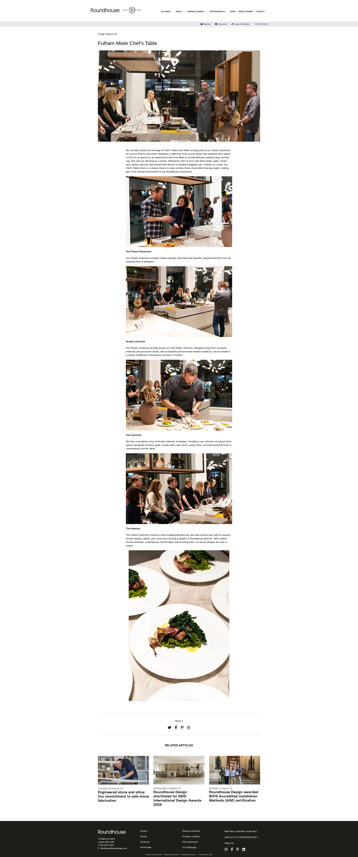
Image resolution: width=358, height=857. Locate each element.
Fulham (215, 150)
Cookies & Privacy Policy (153, 854)
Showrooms (222, 24)
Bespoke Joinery (196, 12)
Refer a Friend (245, 12)
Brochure (206, 24)
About (179, 12)
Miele (187, 150)
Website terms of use (189, 854)
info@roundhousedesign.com (113, 848)
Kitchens (165, 12)
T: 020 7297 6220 (261, 24)
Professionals (217, 12)
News (233, 12)
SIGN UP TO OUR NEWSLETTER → (242, 837)
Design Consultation (241, 24)
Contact (260, 12)
